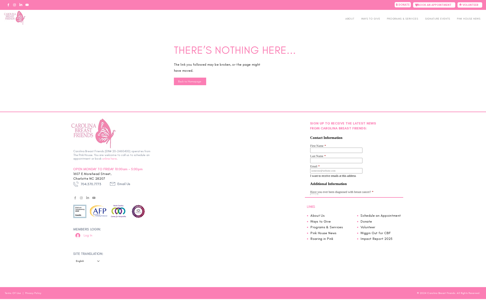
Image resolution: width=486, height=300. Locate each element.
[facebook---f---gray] (75, 198)
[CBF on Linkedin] (21, 5)
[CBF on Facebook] (8, 5)
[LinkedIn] (87, 198)
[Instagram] (81, 198)
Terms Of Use (13, 293)
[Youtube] (94, 198)
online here (109, 158)
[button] (438, 18)
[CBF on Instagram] (14, 5)
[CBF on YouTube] (27, 5)
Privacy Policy (33, 293)
